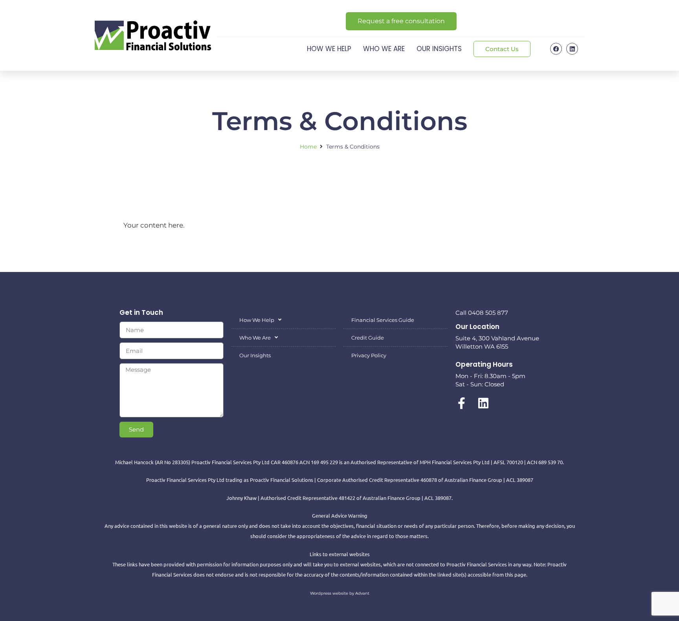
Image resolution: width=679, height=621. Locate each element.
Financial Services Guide (382, 320)
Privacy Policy (368, 355)
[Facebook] (556, 49)
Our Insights (439, 48)
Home (308, 146)
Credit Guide (367, 337)
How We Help (329, 48)
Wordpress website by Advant (339, 593)
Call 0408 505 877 (481, 312)
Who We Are (384, 48)
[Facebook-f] (461, 403)
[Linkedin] (572, 49)
